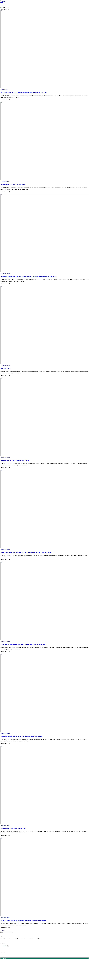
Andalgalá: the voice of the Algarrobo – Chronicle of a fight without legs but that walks (28, 276)
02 (2, 930)
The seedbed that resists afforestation (12, 184)
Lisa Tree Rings (5, 368)
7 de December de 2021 (5, 457)
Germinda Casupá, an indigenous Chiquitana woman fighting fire (21, 736)
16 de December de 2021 (5, 273)
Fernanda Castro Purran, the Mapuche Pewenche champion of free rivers (23, 92)
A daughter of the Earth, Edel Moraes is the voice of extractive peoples (23, 644)
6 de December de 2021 (5, 825)
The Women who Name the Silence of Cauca (14, 460)
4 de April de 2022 (4, 89)
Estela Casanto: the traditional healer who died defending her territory (23, 920)
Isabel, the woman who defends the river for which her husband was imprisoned (26, 552)
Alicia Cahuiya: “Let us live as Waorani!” (13, 828)
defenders (5, 946)
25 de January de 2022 (4, 181)
